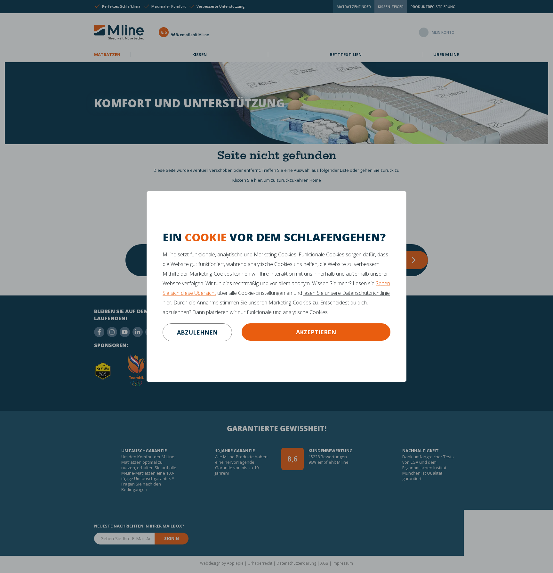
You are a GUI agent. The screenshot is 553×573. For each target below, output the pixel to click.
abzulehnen (197, 332)
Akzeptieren (316, 332)
